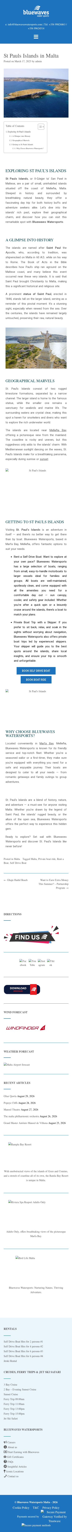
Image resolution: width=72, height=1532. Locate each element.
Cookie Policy (21, 1507)
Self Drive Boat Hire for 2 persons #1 (23, 1341)
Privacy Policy (50, 1507)
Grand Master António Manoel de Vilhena (26, 1123)
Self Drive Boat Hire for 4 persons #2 (23, 1346)
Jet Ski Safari (11, 1418)
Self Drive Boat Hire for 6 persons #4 (23, 1356)
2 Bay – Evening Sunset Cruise (20, 1389)
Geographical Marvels (21, 140)
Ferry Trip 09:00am (14, 1399)
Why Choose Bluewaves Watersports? (29, 148)
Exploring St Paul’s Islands (19, 131)
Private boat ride (47, 859)
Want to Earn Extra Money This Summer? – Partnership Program (53, 884)
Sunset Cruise (11, 1394)
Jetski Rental (10, 1361)
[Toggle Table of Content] (39, 127)
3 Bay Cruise (10, 1384)
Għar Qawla (10, 1096)
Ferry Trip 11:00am (14, 1404)
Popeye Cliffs (11, 1103)
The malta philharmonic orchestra (21, 1116)
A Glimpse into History (21, 136)
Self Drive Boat (18, 863)
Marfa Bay (46, 743)
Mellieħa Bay (57, 430)
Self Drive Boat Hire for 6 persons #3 (23, 1351)
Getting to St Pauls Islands (22, 144)
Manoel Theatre (12, 1109)
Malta (17, 859)
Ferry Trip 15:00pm (14, 1413)
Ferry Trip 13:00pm (14, 1409)
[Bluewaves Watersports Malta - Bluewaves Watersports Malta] (36, 11)
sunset (44, 459)
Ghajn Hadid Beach (16, 880)
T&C (36, 1507)
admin (38, 61)
